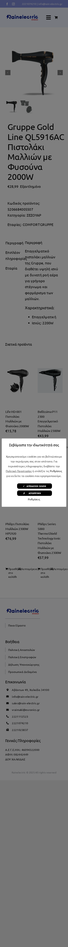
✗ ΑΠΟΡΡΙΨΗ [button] (34, 493)
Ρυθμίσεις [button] (56, 471)
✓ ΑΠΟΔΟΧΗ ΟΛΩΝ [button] (34, 486)
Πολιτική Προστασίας (19, 471)
